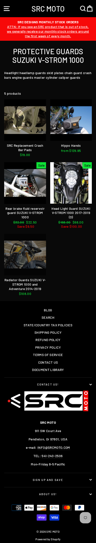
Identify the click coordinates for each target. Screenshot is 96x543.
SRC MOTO (48, 8)
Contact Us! (48, 384)
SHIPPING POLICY (48, 332)
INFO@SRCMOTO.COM (53, 447)
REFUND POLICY (47, 340)
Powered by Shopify (47, 539)
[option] (48, 29)
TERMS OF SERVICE (48, 355)
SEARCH (48, 317)
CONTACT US (48, 362)
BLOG (48, 310)
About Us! (48, 494)
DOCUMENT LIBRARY (48, 370)
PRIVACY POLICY (48, 347)
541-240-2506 (52, 456)
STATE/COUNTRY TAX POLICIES (48, 325)
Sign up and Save (48, 479)
